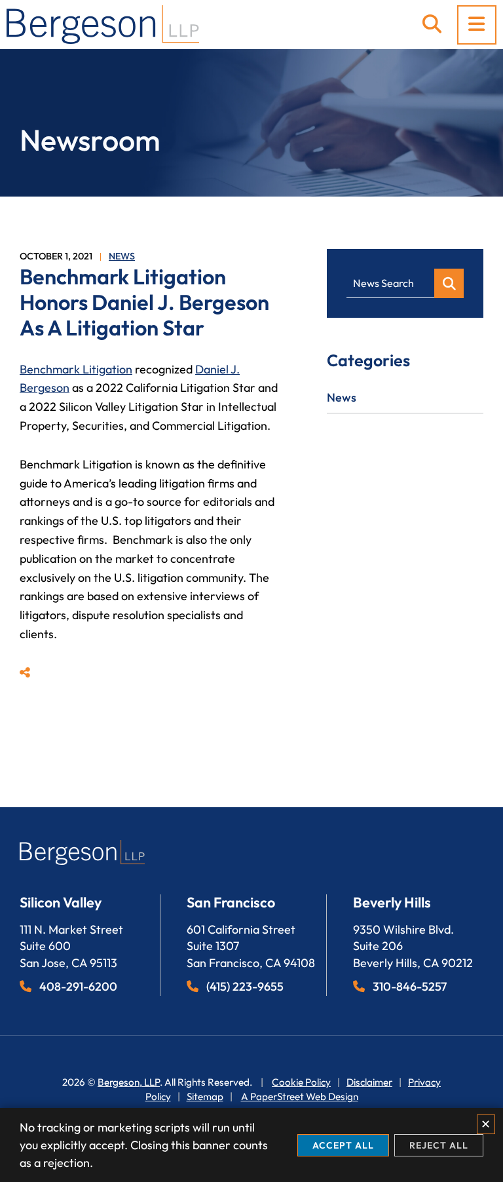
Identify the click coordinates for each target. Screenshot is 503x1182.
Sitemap (205, 1096)
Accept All (343, 1145)
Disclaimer (369, 1082)
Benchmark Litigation (76, 369)
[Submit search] (449, 283)
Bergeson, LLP (129, 1082)
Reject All (438, 1145)
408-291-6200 (78, 986)
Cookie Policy (301, 1082)
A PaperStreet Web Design (299, 1096)
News (122, 256)
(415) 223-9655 (245, 986)
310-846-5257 (410, 986)
